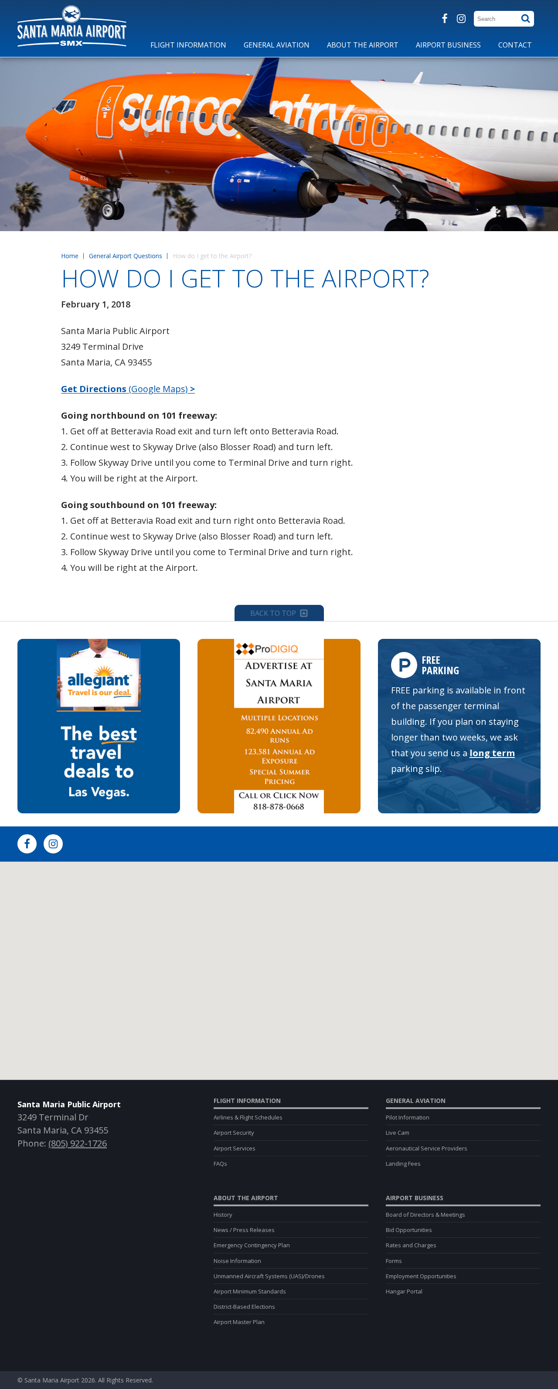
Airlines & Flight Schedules (248, 1117)
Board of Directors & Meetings (425, 1214)
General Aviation (416, 1101)
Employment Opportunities (421, 1276)
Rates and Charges (411, 1245)
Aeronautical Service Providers (426, 1148)
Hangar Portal (404, 1291)
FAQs (220, 1163)
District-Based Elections (244, 1307)
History (223, 1214)
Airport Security (234, 1132)
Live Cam (397, 1132)
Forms (394, 1261)
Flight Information (247, 1101)
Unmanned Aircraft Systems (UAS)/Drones (269, 1276)
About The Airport (246, 1198)
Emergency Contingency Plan (252, 1245)
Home (69, 256)
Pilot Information (407, 1117)
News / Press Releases (244, 1230)
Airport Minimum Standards (250, 1291)
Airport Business (414, 1198)
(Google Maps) (128, 389)
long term (492, 753)
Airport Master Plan (239, 1322)
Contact (515, 45)
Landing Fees (403, 1163)
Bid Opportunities (409, 1230)
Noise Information (237, 1261)
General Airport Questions (125, 256)
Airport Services (234, 1148)
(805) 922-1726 (77, 1143)
